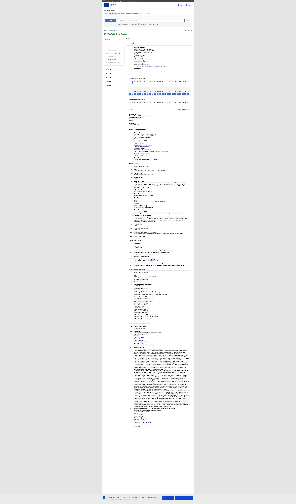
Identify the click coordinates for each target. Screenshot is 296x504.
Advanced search (133, 24)
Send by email (112, 59)
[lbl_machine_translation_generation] (144, 99)
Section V (108, 81)
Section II (108, 74)
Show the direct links (114, 53)
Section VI (108, 85)
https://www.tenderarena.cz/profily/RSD (157, 66)
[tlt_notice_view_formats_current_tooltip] (188, 110)
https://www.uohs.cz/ (148, 345)
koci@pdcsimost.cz (143, 309)
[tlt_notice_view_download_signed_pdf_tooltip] (132, 83)
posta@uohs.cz (142, 340)
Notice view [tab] (107, 39)
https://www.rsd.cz (145, 64)
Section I (108, 70)
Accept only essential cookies (184, 498)
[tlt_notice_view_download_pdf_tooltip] (130, 94)
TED (105, 30)
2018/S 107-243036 (153, 260)
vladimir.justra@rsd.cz (143, 61)
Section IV (108, 77)
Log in (181, 5)
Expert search (142, 24)
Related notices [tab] (108, 43)
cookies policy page (131, 497)
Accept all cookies (168, 498)
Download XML (112, 50)
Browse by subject (152, 24)
